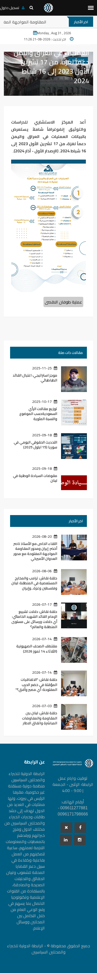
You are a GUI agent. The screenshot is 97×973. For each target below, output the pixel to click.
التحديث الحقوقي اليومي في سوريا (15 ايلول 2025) (35, 445)
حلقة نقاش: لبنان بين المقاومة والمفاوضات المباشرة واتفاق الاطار (39, 718)
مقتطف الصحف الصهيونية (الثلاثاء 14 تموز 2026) (36, 649)
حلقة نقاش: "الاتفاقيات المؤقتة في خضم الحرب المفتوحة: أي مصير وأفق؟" (36, 684)
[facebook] (80, 827)
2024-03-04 (79, 43)
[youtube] (80, 840)
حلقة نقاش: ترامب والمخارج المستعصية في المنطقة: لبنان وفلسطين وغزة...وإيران (34, 583)
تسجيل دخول (9, 7)
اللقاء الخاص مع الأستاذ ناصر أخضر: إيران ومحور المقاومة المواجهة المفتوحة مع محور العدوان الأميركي (35, 551)
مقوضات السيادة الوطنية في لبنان (35, 478)
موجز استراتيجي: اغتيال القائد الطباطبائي (35, 378)
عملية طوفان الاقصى (63, 302)
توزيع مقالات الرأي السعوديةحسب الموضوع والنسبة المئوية (38, 413)
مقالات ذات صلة (70, 352)
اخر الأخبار (76, 521)
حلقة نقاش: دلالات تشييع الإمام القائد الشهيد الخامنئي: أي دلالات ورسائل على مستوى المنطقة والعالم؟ (34, 619)
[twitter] (66, 827)
